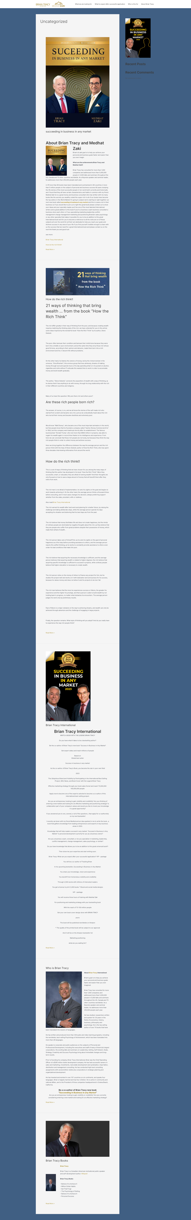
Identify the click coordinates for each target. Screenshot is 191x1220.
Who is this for (133, 4)
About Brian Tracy (147, 4)
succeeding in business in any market (68, 131)
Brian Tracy (93, 973)
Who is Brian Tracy (57, 968)
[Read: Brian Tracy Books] (77, 1139)
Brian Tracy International (54, 240)
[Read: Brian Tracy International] (68, 686)
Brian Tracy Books (57, 1160)
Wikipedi (84, 1174)
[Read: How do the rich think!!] (77, 281)
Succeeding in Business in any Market (77, 1092)
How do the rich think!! (54, 245)
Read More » (50, 249)
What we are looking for (83, 4)
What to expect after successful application (110, 4)
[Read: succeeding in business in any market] (77, 82)
